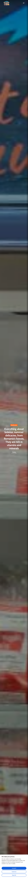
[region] (14, 866)
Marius (14, 452)
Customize (14, 871)
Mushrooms (14, 425)
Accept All (14, 868)
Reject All (14, 875)
